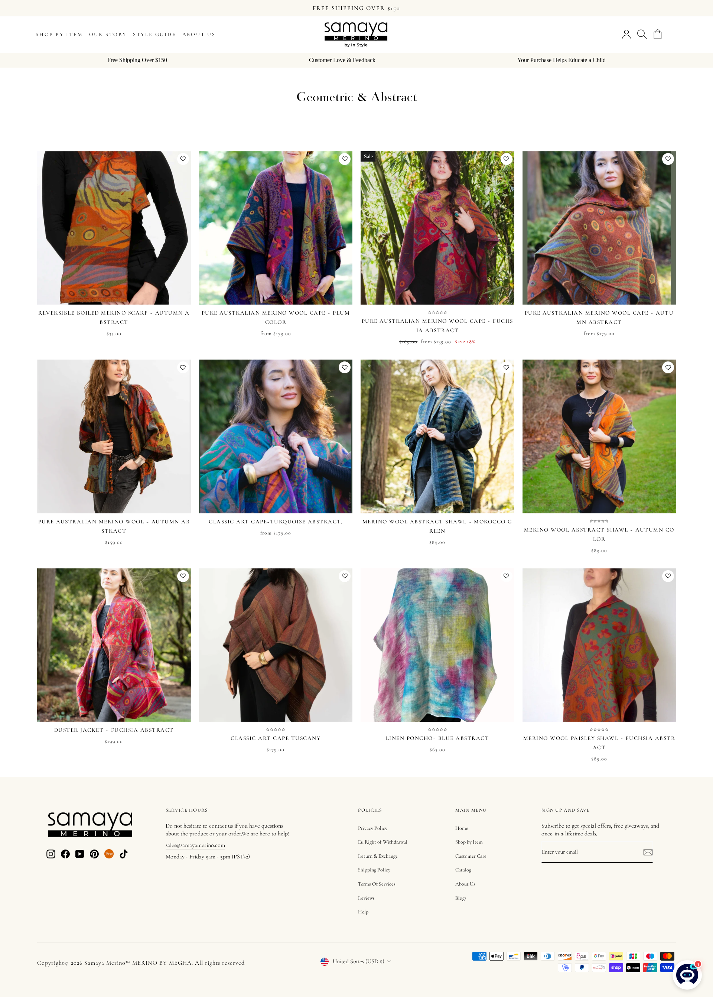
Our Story (108, 34)
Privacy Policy (372, 828)
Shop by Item (59, 34)
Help (363, 912)
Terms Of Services (376, 884)
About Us (199, 34)
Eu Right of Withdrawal (382, 842)
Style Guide (154, 34)
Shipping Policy (374, 870)
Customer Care (470, 856)
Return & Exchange (378, 856)
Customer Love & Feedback (342, 60)
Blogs (460, 898)
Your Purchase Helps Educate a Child (561, 60)
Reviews (366, 898)
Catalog (463, 870)
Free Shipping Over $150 (137, 60)
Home (461, 828)
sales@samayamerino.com (195, 845)
